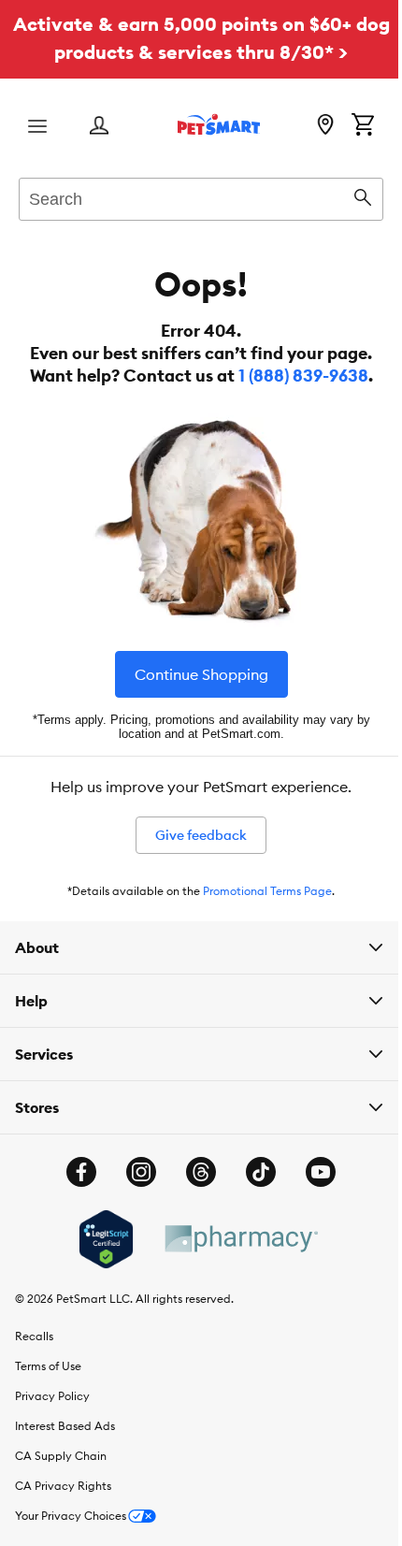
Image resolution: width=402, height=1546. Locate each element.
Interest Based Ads (65, 1426)
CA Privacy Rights (63, 1486)
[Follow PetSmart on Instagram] (135, 1172)
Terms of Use (48, 1366)
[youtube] (314, 1172)
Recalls (34, 1336)
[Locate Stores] (325, 126)
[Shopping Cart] (363, 126)
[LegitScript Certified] (98, 1239)
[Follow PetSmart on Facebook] (75, 1172)
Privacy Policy (52, 1396)
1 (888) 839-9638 (303, 375)
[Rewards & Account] (99, 126)
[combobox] (201, 196)
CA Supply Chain (61, 1456)
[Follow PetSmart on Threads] (194, 1172)
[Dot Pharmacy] (233, 1239)
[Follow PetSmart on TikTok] (254, 1172)
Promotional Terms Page (267, 891)
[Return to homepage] (219, 124)
